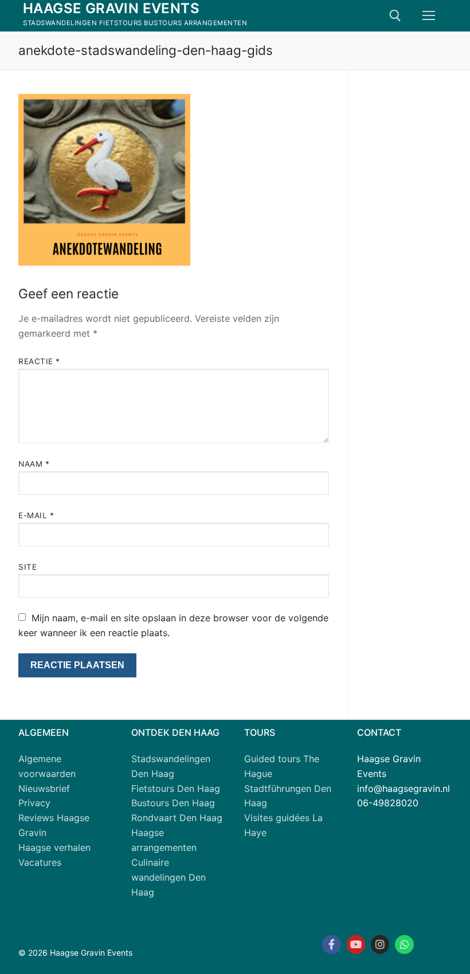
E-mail (36, 515)
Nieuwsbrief (44, 788)
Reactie (39, 361)
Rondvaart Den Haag (176, 817)
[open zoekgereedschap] (395, 16)
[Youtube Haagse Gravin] (356, 944)
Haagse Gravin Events (111, 8)
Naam (33, 463)
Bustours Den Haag (173, 803)
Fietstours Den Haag (175, 788)
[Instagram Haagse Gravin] (380, 944)
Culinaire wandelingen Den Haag (168, 877)
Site (27, 566)
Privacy (34, 803)
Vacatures (39, 862)
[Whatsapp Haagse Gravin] (404, 944)
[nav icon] (428, 16)
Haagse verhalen (54, 847)
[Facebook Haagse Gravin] (331, 944)
